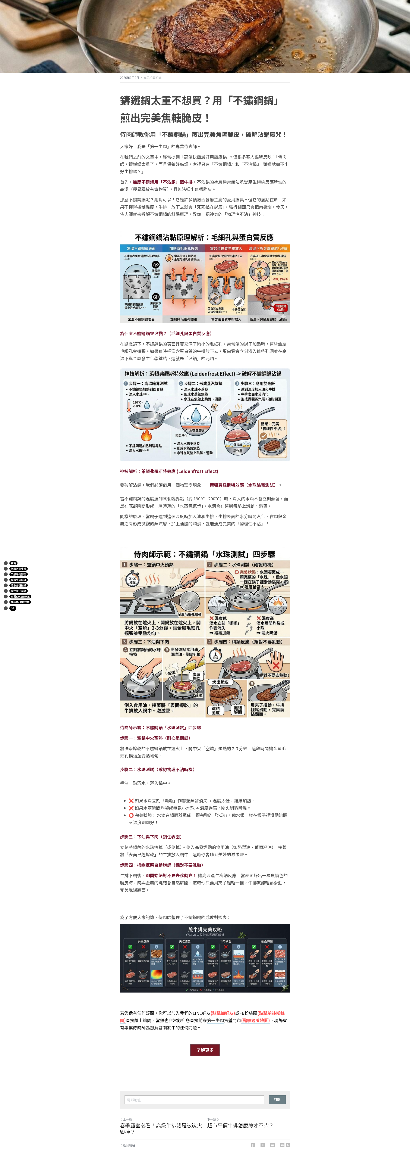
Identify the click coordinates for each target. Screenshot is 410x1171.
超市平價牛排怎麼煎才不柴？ (240, 1125)
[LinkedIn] (272, 1145)
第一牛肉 (215, 1020)
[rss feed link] (288, 1145)
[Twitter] (263, 1145)
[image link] (205, 277)
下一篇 (211, 1119)
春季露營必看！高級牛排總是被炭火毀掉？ (161, 1128)
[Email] (282, 1145)
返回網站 (129, 1145)
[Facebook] (253, 1145)
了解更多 (205, 1050)
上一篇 (127, 1119)
